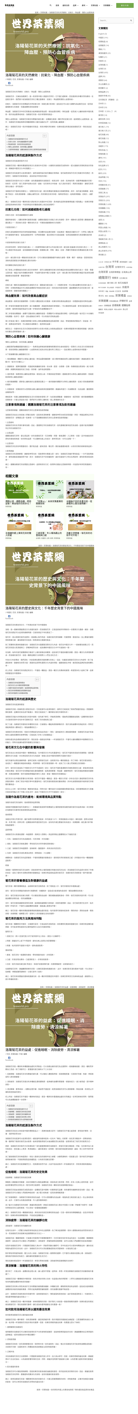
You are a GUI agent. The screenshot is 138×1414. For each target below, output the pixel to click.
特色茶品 (101, 150)
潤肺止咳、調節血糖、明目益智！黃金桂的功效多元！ (18, 502)
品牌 (100, 76)
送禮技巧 (100, 305)
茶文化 (101, 296)
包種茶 (101, 57)
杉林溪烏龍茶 (102, 283)
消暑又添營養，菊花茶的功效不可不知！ (79, 534)
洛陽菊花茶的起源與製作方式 (18, 139)
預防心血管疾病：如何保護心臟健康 (20, 147)
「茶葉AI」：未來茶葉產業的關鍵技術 (49, 502)
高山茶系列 (102, 251)
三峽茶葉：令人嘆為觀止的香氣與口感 (49, 534)
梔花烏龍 (101, 138)
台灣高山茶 (127, 272)
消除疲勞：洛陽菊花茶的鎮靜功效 (19, 1114)
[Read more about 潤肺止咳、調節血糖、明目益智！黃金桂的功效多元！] (19, 489)
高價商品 (101, 243)
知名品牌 (101, 165)
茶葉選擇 (129, 296)
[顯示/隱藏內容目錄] (43, 136)
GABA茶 (100, 262)
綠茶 (51, 538)
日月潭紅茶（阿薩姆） (107, 99)
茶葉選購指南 (113, 301)
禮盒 (106, 291)
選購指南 (126, 305)
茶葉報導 (101, 189)
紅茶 (100, 169)
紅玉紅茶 (118, 291)
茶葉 (106, 296)
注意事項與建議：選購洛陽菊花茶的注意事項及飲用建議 (27, 150)
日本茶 (101, 103)
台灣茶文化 (120, 267)
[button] (51, 5)
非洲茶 (101, 235)
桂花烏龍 (101, 134)
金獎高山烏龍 (103, 216)
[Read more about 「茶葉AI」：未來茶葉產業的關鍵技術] (50, 489)
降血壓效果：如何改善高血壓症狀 (19, 144)
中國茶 (9, 79)
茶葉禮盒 (120, 295)
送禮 (130, 301)
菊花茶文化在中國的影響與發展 (18, 685)
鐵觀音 (101, 223)
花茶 (14, 79)
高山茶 (125, 309)
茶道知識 (101, 212)
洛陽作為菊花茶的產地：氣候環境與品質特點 (23, 688)
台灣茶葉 (103, 272)
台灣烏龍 (101, 65)
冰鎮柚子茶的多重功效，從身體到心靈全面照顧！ (79, 502)
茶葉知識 (20, 79)
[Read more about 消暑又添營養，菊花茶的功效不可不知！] (80, 521)
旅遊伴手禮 (102, 96)
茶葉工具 (101, 192)
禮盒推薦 (111, 291)
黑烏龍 (101, 254)
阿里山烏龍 (102, 227)
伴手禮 (115, 261)
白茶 (47, 538)
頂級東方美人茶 (104, 239)
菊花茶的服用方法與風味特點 (18, 693)
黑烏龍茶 (101, 313)
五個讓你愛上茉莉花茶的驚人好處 (18, 534)
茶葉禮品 (111, 296)
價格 (100, 49)
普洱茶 (101, 115)
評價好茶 (123, 300)
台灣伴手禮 (101, 267)
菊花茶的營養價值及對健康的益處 (19, 691)
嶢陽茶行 (104, 277)
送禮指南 (107, 305)
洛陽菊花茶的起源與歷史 (16, 683)
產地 (100, 158)
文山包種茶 (102, 84)
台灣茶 (38, 538)
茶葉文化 (101, 200)
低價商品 (101, 41)
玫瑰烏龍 (101, 154)
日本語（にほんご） (106, 111)
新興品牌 (101, 92)
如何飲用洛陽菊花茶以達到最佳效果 (20, 1119)
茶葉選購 (103, 300)
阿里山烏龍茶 (108, 309)
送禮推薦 (116, 305)
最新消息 (101, 119)
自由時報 (101, 177)
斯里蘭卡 (101, 88)
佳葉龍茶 (101, 45)
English (101, 34)
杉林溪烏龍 (102, 123)
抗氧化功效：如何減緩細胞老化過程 (20, 142)
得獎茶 (101, 80)
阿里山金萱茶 (118, 309)
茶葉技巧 (101, 196)
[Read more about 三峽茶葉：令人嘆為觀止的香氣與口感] (50, 521)
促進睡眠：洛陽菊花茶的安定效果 (19, 1112)
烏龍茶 (43, 538)
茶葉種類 (101, 208)
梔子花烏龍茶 (102, 287)
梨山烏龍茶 (110, 287)
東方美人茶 (102, 130)
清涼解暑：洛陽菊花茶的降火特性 (19, 1117)
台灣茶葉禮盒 (115, 272)
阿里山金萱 (102, 231)
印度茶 (101, 61)
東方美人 (101, 127)
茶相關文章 (102, 185)
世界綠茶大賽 (107, 262)
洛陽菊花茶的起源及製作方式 (18, 1109)
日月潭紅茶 (123, 278)
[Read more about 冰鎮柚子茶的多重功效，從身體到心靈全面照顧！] (80, 489)
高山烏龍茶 (102, 247)
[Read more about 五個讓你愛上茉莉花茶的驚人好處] (19, 521)
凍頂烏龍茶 (102, 53)
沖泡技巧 (118, 287)
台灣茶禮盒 (129, 267)
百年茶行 (101, 291)
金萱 (100, 220)
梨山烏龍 (101, 142)
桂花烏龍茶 (123, 282)
